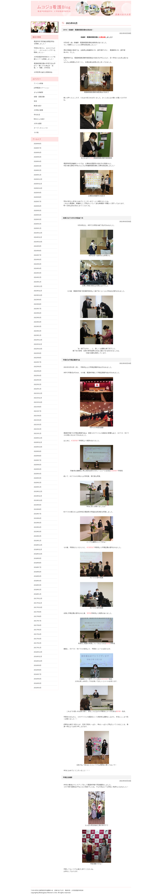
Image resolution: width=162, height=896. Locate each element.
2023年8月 (37, 304)
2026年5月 (37, 157)
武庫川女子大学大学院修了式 (73, 218)
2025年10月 (38, 188)
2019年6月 (37, 518)
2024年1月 (37, 282)
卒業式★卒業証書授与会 (71, 360)
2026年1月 (37, 175)
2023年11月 (38, 291)
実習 (35, 101)
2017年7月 (37, 621)
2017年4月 (37, 634)
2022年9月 (37, 353)
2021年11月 (38, 398)
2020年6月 (37, 465)
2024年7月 (37, 255)
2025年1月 (37, 228)
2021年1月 (37, 433)
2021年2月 (37, 429)
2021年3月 (37, 424)
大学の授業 (38, 123)
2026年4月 (37, 161)
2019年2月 (37, 536)
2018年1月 (37, 594)
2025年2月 (37, 224)
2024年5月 (37, 264)
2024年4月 (37, 268)
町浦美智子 (75, 440)
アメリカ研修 (38, 83)
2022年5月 (37, 371)
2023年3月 (37, 326)
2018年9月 (37, 558)
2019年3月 (37, 531)
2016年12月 (38, 652)
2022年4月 (37, 375)
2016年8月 (37, 670)
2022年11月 (38, 344)
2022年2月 (37, 384)
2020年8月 (37, 456)
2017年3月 (37, 639)
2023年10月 (38, 295)
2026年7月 (37, 148)
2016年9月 (37, 665)
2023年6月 (37, 313)
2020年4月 (37, 474)
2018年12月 (38, 545)
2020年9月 (37, 451)
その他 (36, 132)
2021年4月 (37, 420)
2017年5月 (37, 630)
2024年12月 (38, 233)
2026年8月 (37, 143)
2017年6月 (37, 625)
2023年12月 (38, 286)
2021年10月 (38, 402)
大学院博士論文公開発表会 (43, 72)
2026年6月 (37, 152)
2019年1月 (37, 540)
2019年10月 (38, 500)
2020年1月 (37, 487)
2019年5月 (37, 523)
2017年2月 (37, 643)
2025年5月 (37, 210)
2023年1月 (37, 335)
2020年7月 (37, 460)
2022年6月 (37, 366)
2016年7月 (37, 674)
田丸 (91, 158)
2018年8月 (37, 563)
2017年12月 (38, 598)
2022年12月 (38, 340)
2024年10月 (38, 242)
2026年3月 (37, 166)
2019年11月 (38, 496)
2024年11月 (38, 237)
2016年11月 (38, 656)
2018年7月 (37, 567)
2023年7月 (37, 309)
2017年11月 (38, 603)
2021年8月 (37, 407)
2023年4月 (37, 322)
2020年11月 (38, 442)
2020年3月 (37, 478)
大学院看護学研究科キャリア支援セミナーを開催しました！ (44, 58)
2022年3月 (37, 380)
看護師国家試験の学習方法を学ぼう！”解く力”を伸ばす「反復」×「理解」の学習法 (44, 66)
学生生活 (37, 114)
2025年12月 (38, 179)
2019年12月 (38, 491)
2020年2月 (37, 482)
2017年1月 (37, 647)
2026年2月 (37, 170)
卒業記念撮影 (67, 777)
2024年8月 (37, 250)
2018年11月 (38, 549)
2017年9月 (37, 612)
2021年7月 (37, 411)
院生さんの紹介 (39, 119)
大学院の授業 (38, 110)
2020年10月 (38, 447)
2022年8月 (37, 358)
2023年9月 (37, 299)
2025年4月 (37, 215)
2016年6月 (37, 679)
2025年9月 (37, 192)
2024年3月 (37, 273)
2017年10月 (38, 607)
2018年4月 (37, 581)
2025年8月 (37, 197)
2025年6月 (37, 206)
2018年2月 (37, 589)
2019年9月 (37, 505)
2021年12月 (38, 393)
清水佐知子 (105, 679)
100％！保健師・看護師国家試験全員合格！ (78, 30)
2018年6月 (37, 572)
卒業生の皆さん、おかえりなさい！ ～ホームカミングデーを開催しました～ (44, 50)
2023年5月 (37, 317)
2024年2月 (37, 277)
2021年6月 (37, 416)
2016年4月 (37, 688)
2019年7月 (37, 514)
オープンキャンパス (41, 128)
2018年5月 (37, 576)
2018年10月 (38, 554)
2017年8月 (37, 616)
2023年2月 (37, 331)
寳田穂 (89, 613)
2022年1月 (37, 389)
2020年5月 (37, 469)
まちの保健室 (38, 92)
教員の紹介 (38, 106)
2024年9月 (37, 246)
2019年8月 (37, 509)
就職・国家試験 (39, 97)
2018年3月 (37, 585)
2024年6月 (37, 259)
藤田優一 (119, 711)
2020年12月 (38, 438)
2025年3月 (37, 219)
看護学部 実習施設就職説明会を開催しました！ (44, 42)
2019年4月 (37, 527)
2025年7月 (37, 201)
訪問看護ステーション (41, 88)
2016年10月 (38, 661)
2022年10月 (38, 349)
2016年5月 (37, 683)
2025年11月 (38, 184)
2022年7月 (37, 362)
